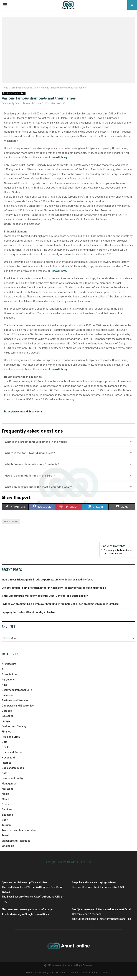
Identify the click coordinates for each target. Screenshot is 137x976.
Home (29, 972)
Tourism (7, 825)
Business (7, 695)
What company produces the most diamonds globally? (68, 487)
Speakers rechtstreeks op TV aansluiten (24, 882)
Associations (9, 674)
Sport (5, 819)
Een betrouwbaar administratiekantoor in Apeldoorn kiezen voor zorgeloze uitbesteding (54, 587)
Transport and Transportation (19, 830)
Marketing (8, 788)
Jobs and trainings (13, 767)
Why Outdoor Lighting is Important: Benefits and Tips (101, 918)
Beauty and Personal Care (14, 93)
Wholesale (8, 845)
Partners (75, 972)
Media (5, 793)
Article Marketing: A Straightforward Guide (26, 914)
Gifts (4, 741)
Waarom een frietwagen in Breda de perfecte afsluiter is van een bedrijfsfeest (47, 579)
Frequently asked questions (117, 550)
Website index (90, 972)
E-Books (7, 710)
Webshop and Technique (16, 840)
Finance (6, 731)
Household (8, 757)
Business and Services (15, 700)
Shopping (7, 814)
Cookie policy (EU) (44, 972)
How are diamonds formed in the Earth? (68, 475)
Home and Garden (12, 752)
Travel (5, 835)
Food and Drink (11, 736)
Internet (6, 762)
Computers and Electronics (18, 705)
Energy (6, 721)
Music (5, 799)
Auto (4, 684)
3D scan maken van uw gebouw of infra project (28, 909)
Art (3, 669)
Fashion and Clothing (14, 726)
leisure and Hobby (12, 778)
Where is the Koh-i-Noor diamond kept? (68, 453)
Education (8, 716)
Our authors (62, 972)
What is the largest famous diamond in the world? (68, 441)
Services (7, 809)
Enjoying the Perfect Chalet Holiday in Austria (28, 612)
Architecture (9, 664)
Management (9, 783)
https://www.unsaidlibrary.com (23, 411)
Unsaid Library (59, 157)
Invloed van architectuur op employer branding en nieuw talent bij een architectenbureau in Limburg (60, 604)
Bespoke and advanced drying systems (94, 882)
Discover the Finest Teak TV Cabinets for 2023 (98, 887)
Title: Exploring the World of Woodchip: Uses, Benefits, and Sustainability (45, 595)
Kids (4, 773)
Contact (104, 972)
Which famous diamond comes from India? (68, 464)
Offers (5, 804)
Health (5, 747)
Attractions (8, 679)
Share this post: (116, 553)
